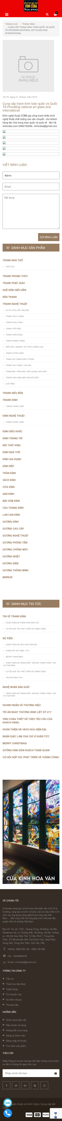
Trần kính (9, 473)
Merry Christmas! (14, 657)
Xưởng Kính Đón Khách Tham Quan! (26, 750)
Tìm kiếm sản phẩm (16, 1046)
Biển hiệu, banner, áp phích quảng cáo (24, 347)
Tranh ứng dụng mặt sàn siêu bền (22, 377)
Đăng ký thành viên (15, 1035)
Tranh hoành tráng (15, 341)
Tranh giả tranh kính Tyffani (20, 359)
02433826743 (20, 956)
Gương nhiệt (11, 556)
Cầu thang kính (13, 507)
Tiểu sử (10, 978)
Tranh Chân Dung (14, 334)
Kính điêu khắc (12, 431)
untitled (10, 266)
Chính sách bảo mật (16, 1019)
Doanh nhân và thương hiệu (22, 705)
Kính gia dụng (12, 459)
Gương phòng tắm (15, 542)
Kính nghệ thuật (14, 415)
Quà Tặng (10, 383)
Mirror (7, 577)
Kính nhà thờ (11, 452)
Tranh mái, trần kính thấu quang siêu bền (26, 371)
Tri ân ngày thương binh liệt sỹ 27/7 (27, 712)
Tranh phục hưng (14, 322)
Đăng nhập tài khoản (16, 1040)
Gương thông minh (15, 570)
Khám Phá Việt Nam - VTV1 (18, 650)
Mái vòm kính (11, 500)
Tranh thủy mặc (13, 328)
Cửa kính (9, 487)
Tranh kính (28, 23)
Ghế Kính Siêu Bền (14, 290)
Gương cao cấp (13, 528)
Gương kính (11, 521)
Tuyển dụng (12, 989)
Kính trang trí (12, 438)
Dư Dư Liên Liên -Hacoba (17, 310)
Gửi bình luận (49, 237)
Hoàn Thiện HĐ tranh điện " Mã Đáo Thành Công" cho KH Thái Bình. (29, 664)
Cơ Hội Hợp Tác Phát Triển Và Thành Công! (26, 629)
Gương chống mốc (15, 549)
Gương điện (10, 563)
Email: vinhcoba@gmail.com (22, 962)
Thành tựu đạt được (16, 984)
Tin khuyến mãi (13, 994)
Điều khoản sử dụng (16, 1025)
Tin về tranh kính (14, 616)
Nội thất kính (11, 445)
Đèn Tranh (10, 297)
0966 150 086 (38, 949)
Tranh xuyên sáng (15, 353)
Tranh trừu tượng (15, 316)
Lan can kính (11, 514)
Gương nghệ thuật (15, 535)
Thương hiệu (12, 1004)
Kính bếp (8, 466)
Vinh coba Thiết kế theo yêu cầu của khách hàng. (27, 720)
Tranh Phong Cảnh (15, 406)
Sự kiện (8, 638)
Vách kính (9, 480)
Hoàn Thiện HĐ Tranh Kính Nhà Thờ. (22, 622)
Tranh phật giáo (14, 283)
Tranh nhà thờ (13, 260)
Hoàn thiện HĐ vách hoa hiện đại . (22, 644)
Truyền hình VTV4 (14, 677)
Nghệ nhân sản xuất (16, 687)
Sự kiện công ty (14, 999)
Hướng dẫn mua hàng (16, 1030)
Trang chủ (11, 23)
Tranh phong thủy (15, 276)
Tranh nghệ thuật (15, 304)
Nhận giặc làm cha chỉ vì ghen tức (26, 736)
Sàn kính (8, 494)
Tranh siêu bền (13, 393)
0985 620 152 (22, 949)
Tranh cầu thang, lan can (18, 365)
